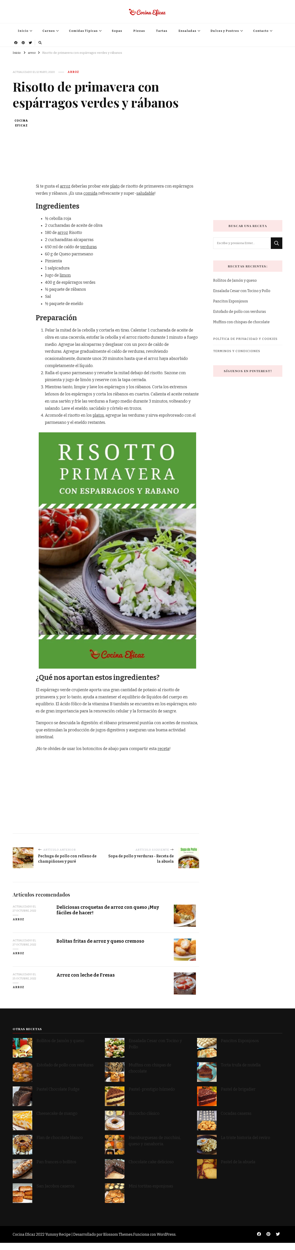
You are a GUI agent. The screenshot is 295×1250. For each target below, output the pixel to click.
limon (65, 275)
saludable (145, 193)
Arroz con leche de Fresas (85, 975)
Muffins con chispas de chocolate (241, 322)
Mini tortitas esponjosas (151, 1186)
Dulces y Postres (224, 31)
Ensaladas (187, 31)
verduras (88, 247)
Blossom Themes (118, 1234)
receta (163, 748)
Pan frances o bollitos (56, 1162)
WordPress (166, 1234)
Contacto (260, 31)
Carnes (48, 31)
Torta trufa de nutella (241, 1065)
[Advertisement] (117, 150)
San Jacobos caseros (55, 1186)
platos (98, 415)
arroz (73, 72)
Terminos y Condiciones (236, 351)
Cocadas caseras (236, 1113)
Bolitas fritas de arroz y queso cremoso (100, 941)
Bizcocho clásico (144, 1113)
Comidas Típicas (83, 31)
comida (90, 193)
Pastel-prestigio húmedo (152, 1089)
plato (115, 186)
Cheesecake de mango (56, 1113)
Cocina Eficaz (21, 123)
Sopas (117, 31)
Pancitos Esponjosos (230, 301)
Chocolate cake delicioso (151, 1162)
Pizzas (139, 31)
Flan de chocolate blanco (59, 1137)
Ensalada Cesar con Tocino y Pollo (241, 291)
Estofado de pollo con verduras (239, 311)
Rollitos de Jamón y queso (235, 280)
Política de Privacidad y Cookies (245, 339)
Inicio (23, 31)
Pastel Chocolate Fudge (58, 1089)
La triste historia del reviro (245, 1137)
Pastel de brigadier (238, 1089)
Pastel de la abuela (238, 1162)
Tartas (161, 31)
